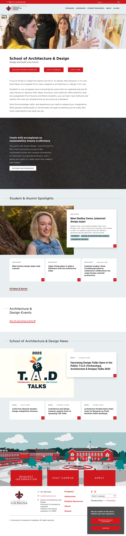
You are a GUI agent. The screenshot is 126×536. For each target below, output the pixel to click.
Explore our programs (23, 168)
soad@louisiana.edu (48, 496)
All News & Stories (18, 288)
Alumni (116, 8)
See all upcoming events (21, 321)
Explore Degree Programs (24, 70)
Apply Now (75, 70)
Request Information (26, 478)
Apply (99, 478)
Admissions (81, 8)
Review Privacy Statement (106, 520)
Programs (69, 8)
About (108, 8)
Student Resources (95, 8)
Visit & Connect (54, 70)
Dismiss (105, 528)
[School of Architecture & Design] (16, 8)
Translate (111, 500)
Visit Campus (63, 478)
